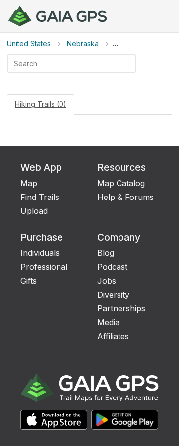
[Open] (131, 64)
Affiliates (113, 336)
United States (29, 43)
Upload (34, 211)
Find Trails (39, 197)
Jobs (106, 281)
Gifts (28, 281)
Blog (105, 253)
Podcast (112, 267)
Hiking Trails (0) (40, 104)
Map (28, 183)
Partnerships (121, 308)
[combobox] (63, 63)
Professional (43, 267)
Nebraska (83, 43)
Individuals (40, 253)
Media (108, 322)
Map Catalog (121, 183)
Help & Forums (125, 197)
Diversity (113, 294)
